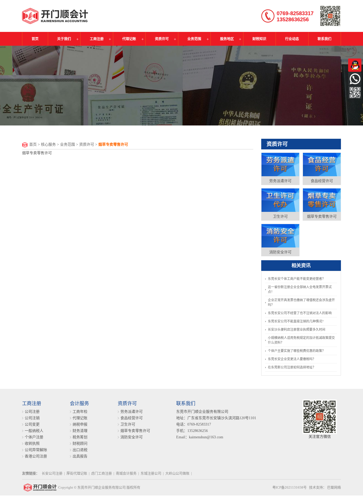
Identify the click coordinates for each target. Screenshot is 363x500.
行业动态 (292, 39)
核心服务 (48, 144)
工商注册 (97, 39)
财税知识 (259, 39)
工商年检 (80, 412)
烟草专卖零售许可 (322, 217)
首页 (35, 39)
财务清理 (80, 431)
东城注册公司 (151, 473)
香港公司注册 (36, 456)
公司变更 (32, 424)
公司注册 (32, 412)
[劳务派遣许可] (280, 164)
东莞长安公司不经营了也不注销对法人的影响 (300, 313)
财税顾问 (80, 444)
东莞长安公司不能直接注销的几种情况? (295, 321)
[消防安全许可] (280, 235)
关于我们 (64, 39)
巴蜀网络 (334, 487)
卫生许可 (280, 217)
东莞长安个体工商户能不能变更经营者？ (296, 279)
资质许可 (162, 39)
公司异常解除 (36, 450)
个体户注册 (34, 437)
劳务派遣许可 (280, 181)
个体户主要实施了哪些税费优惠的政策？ (296, 351)
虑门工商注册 (101, 473)
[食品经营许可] (322, 164)
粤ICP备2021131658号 (289, 487)
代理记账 (129, 39)
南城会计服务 (126, 473)
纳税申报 (80, 424)
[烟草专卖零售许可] (322, 200)
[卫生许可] (280, 200)
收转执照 (32, 444)
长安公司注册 (52, 473)
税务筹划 (80, 437)
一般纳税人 (34, 431)
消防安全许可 (280, 252)
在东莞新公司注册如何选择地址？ (292, 367)
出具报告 (80, 456)
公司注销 (32, 418)
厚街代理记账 (76, 473)
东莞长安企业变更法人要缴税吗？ (292, 359)
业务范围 (194, 39)
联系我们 (324, 39)
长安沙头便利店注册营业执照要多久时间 (296, 329)
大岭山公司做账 (177, 473)
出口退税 (80, 450)
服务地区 (227, 39)
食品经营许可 (322, 181)
